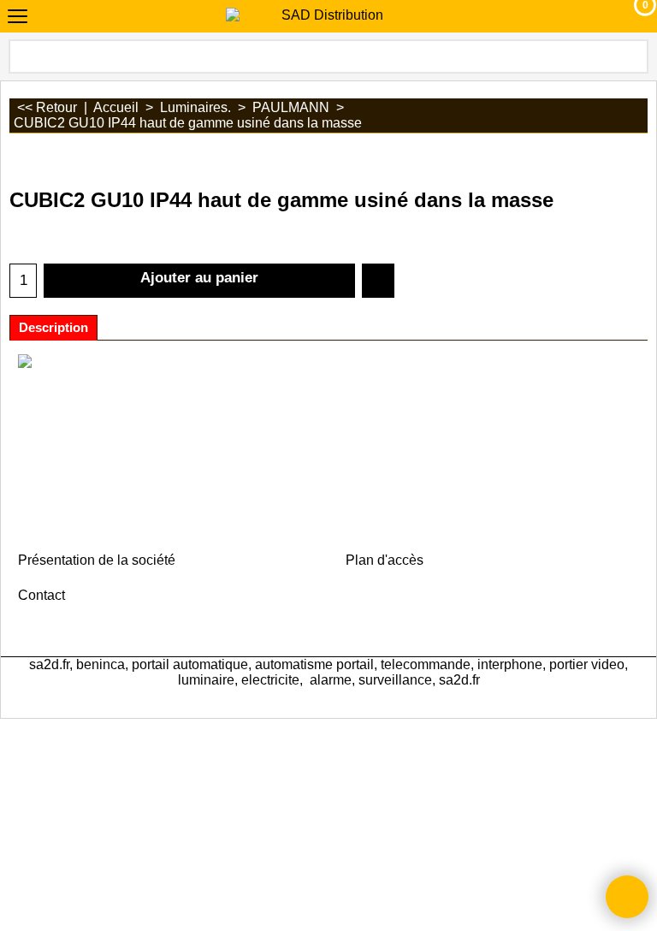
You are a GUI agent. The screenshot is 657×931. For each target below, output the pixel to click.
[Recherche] (634, 56)
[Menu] (17, 18)
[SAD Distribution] (325, 15)
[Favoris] (378, 280)
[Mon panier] (629, 16)
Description (53, 328)
